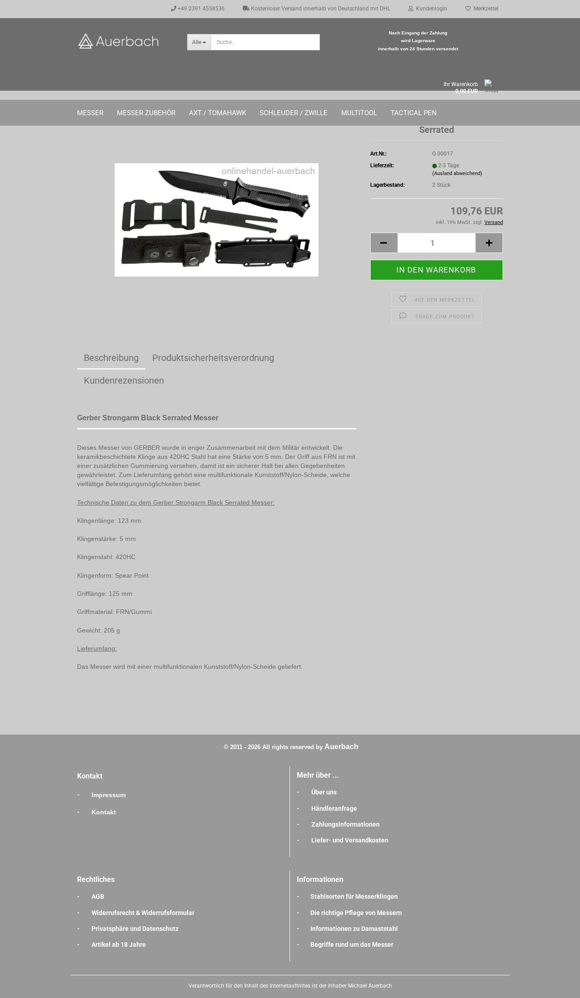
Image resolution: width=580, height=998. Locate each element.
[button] (383, 243)
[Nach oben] (555, 984)
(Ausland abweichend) (457, 173)
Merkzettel (484, 8)
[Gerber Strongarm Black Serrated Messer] (217, 216)
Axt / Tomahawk (217, 113)
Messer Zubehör (146, 113)
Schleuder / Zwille (294, 113)
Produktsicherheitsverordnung (213, 357)
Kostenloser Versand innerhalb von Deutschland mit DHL (320, 8)
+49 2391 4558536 (200, 8)
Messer (90, 113)
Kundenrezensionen (124, 380)
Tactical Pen (414, 113)
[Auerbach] (125, 40)
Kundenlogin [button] (430, 8)
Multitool (359, 113)
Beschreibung (111, 357)
